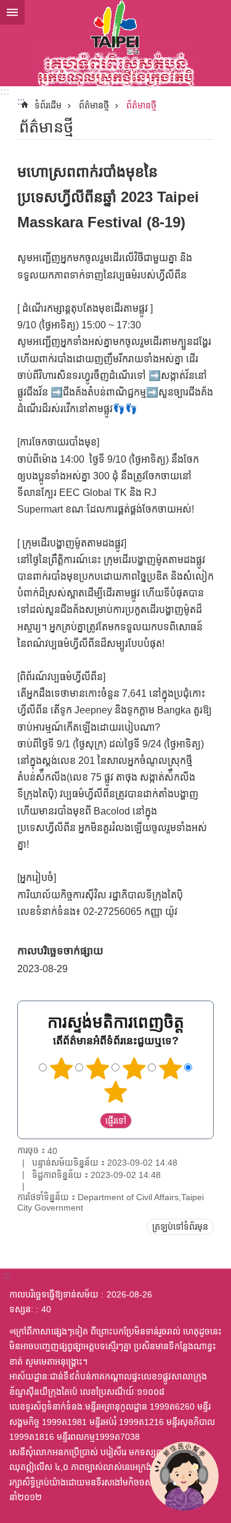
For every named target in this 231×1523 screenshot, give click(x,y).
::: (4, 91)
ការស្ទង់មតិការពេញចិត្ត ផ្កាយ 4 (170, 1068)
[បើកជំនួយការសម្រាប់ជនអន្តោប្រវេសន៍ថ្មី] (184, 1476)
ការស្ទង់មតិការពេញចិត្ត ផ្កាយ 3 (133, 1068)
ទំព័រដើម (48, 105)
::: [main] (21, 101)
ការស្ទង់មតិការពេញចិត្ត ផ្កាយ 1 (61, 1068)
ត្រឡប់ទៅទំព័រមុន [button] (180, 1227)
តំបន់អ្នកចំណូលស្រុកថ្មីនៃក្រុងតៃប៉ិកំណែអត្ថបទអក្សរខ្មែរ (115, 43)
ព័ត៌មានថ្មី (94, 105)
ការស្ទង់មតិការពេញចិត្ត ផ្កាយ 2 (97, 1068)
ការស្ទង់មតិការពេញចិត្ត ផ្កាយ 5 (116, 1091)
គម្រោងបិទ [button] (12, 12)
